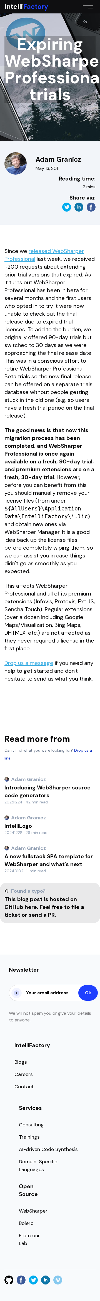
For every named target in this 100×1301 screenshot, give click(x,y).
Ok (88, 993)
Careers (23, 1074)
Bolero (26, 1223)
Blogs (20, 1062)
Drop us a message (28, 663)
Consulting (31, 1124)
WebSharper (33, 1211)
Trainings (29, 1137)
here (31, 907)
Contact (24, 1086)
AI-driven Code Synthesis (48, 1149)
